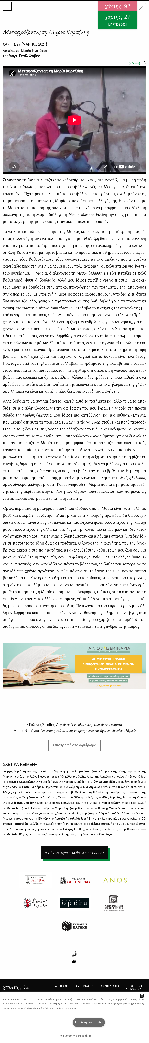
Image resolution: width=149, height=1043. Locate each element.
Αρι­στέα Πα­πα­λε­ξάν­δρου (95, 818)
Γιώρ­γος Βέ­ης (36, 771)
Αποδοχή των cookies (89, 1022)
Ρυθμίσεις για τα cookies (75, 1035)
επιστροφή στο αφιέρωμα (75, 745)
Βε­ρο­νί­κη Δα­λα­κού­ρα (46, 781)
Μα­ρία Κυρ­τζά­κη (28, 808)
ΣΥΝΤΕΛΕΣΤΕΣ (110, 986)
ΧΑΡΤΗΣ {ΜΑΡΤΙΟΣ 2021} (25, 44)
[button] (142, 995)
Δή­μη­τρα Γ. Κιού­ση (54, 802)
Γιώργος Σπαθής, (75, 725)
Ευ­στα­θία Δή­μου (50, 787)
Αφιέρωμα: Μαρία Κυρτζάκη (25, 50)
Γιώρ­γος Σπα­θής (104, 829)
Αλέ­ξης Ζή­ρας (33, 792)
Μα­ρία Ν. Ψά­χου (59, 834)
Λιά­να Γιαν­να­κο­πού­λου (87, 776)
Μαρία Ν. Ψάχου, (73, 731)
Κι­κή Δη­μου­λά (112, 787)
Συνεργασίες (85, 986)
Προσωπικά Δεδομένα (134, 988)
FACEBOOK (61, 986)
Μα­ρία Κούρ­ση (123, 802)
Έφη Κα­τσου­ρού (60, 797)
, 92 (16, 986)
